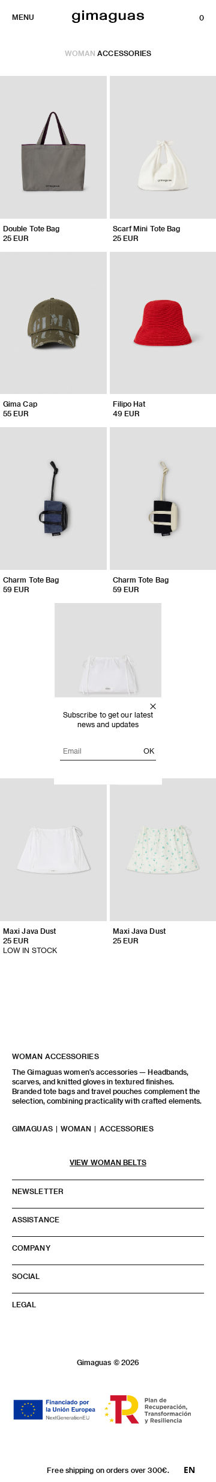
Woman (80, 53)
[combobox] (189, 1470)
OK (148, 750)
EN (189, 1470)
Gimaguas (32, 1128)
